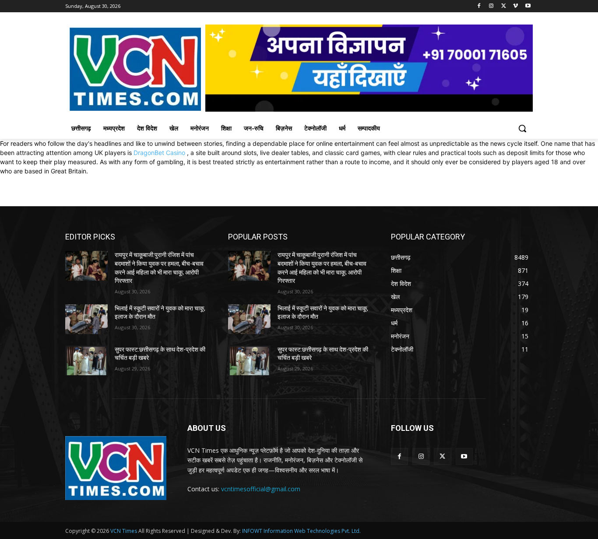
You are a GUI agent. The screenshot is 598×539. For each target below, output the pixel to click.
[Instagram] (491, 6)
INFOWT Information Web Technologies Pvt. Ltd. (301, 531)
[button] (522, 128)
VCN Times (123, 531)
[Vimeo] (515, 6)
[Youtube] (528, 6)
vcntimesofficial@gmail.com (260, 489)
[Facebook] (479, 6)
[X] (504, 6)
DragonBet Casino (159, 152)
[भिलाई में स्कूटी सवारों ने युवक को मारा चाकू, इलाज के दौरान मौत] (86, 319)
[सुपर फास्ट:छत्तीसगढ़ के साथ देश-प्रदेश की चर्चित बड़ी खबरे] (86, 360)
